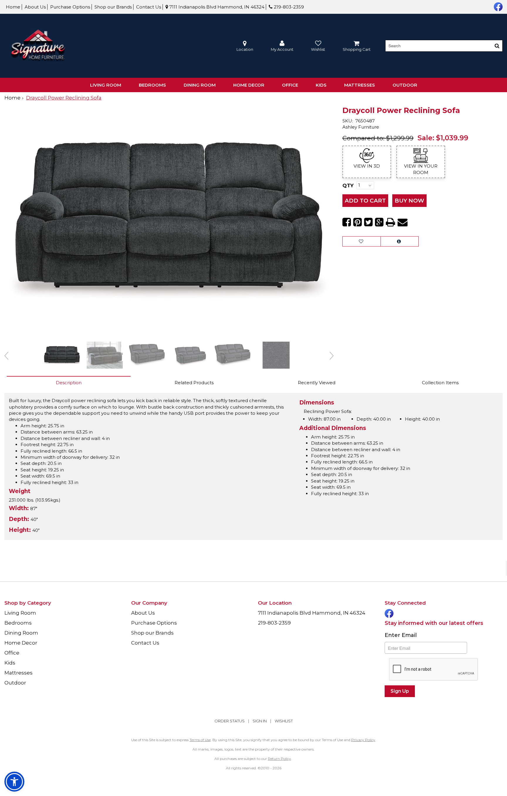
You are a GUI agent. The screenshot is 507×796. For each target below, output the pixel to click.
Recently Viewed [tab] (316, 382)
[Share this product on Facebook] (346, 222)
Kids (321, 85)
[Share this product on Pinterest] (357, 222)
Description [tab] (69, 382)
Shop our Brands (113, 7)
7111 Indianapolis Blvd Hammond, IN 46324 (216, 7)
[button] (282, 46)
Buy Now (409, 200)
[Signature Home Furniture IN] (38, 46)
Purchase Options (70, 7)
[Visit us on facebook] (497, 6)
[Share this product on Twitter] (368, 222)
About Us (35, 7)
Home (13, 7)
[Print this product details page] (390, 222)
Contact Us (148, 7)
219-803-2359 (288, 7)
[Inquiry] (399, 241)
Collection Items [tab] (440, 382)
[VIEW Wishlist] (362, 241)
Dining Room (200, 85)
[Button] (497, 45)
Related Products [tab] (194, 382)
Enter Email (401, 635)
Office (290, 85)
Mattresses (359, 85)
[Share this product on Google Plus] (379, 222)
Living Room (105, 85)
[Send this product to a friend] (403, 222)
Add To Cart (365, 200)
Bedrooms (152, 85)
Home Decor (248, 85)
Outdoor (405, 85)
